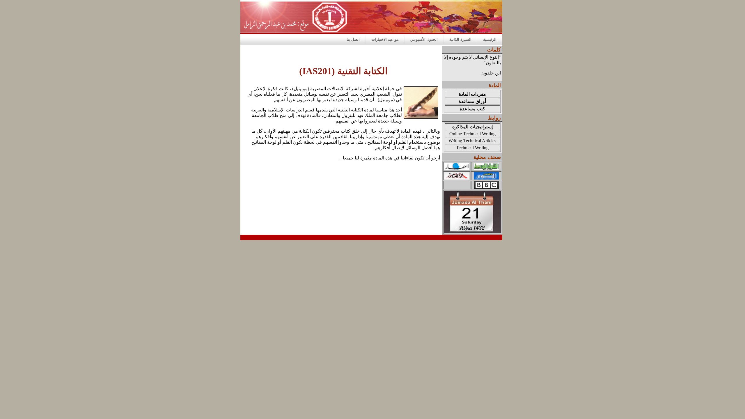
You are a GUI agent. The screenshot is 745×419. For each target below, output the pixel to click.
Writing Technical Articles (472, 140)
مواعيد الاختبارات (385, 39)
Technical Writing (472, 147)
